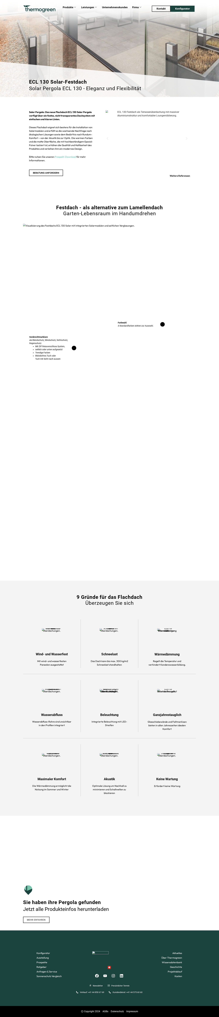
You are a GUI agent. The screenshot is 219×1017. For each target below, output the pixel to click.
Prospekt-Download (65, 156)
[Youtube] (105, 975)
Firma (135, 7)
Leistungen (87, 7)
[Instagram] (113, 975)
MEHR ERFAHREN (36, 920)
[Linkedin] (121, 975)
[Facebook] (97, 975)
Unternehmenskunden (115, 7)
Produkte (68, 7)
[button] (107, 138)
